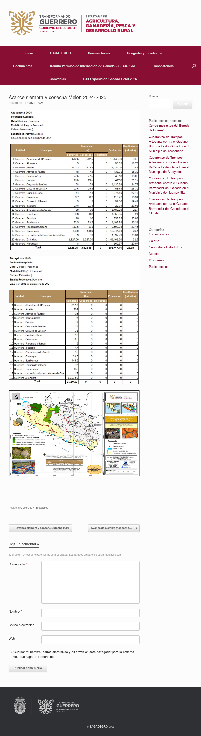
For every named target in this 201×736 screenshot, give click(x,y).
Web (12, 638)
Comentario (18, 564)
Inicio (29, 53)
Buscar (154, 96)
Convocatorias (99, 53)
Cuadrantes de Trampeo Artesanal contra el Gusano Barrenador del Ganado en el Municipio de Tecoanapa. (169, 143)
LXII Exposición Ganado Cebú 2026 (110, 78)
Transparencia (163, 65)
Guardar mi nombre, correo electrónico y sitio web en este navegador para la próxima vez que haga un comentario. (73, 654)
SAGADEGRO (60, 53)
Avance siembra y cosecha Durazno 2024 (40, 528)
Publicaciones (159, 266)
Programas (156, 260)
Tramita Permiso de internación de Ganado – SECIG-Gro (92, 65)
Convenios (58, 78)
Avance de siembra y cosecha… (114, 528)
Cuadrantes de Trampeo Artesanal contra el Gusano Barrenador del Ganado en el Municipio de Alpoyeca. (169, 164)
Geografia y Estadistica (144, 53)
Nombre (15, 611)
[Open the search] (194, 65)
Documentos (22, 65)
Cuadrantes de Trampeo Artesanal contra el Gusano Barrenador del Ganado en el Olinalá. (169, 206)
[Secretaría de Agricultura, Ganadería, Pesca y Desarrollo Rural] (72, 23)
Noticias (154, 253)
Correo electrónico (23, 624)
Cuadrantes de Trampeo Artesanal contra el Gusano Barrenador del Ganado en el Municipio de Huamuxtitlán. (169, 185)
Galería (154, 240)
